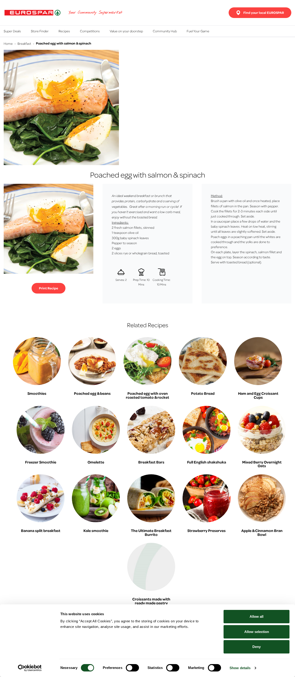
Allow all (256, 616)
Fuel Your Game (198, 31)
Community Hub (165, 31)
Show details (240, 668)
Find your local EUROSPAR (263, 12)
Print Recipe (48, 288)
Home (8, 43)
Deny (256, 647)
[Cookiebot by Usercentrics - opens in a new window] (30, 668)
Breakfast (24, 43)
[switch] (132, 667)
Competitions (90, 31)
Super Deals (12, 31)
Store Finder (40, 31)
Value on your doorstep (126, 31)
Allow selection (256, 632)
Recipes (64, 31)
